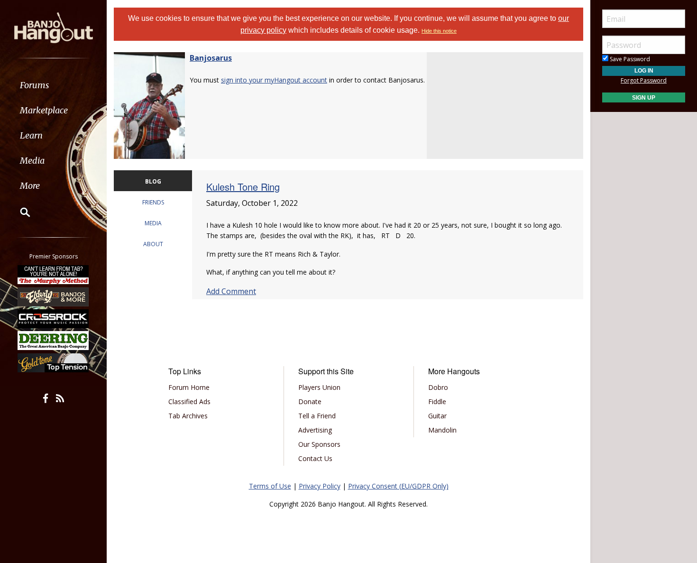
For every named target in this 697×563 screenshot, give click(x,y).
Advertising (315, 429)
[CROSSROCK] (54, 319)
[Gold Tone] (54, 363)
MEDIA (153, 223)
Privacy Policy (319, 485)
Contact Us (315, 458)
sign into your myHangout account (274, 79)
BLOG (153, 181)
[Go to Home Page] (53, 27)
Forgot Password (644, 80)
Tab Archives (188, 415)
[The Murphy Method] (54, 275)
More (30, 185)
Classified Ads (189, 401)
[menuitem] (53, 85)
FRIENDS (153, 202)
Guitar (437, 415)
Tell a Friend (317, 415)
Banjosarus (211, 58)
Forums (34, 85)
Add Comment (231, 291)
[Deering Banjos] (54, 340)
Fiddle (437, 401)
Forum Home (189, 387)
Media (32, 160)
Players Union (319, 387)
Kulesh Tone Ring (243, 187)
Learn (31, 135)
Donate (309, 401)
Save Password (629, 59)
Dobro (438, 387)
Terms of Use (270, 485)
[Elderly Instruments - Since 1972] (54, 296)
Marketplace (44, 110)
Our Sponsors (319, 444)
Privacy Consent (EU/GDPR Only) (398, 485)
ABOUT (153, 244)
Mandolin (442, 429)
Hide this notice (439, 31)
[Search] (19, 212)
